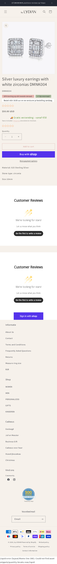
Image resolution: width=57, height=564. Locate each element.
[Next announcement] (52, 3)
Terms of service (29, 546)
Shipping (16, 121)
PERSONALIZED (12, 399)
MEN (7, 393)
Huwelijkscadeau (13, 454)
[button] (5, 12)
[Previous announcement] (5, 3)
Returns (9, 357)
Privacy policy (15, 546)
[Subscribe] (42, 519)
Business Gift (11, 441)
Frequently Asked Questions (18, 351)
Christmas (10, 460)
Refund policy (44, 542)
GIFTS (8, 405)
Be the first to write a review (28, 233)
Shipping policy (44, 546)
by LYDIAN (17, 542)
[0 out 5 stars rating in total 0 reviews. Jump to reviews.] (8, 106)
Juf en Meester (12, 435)
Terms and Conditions (16, 344)
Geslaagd (10, 429)
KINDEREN (10, 411)
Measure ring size (13, 363)
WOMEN (9, 387)
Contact (9, 338)
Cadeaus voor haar (14, 448)
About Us (10, 332)
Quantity (5, 131)
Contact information (29, 551)
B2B (7, 369)
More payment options (28, 161)
